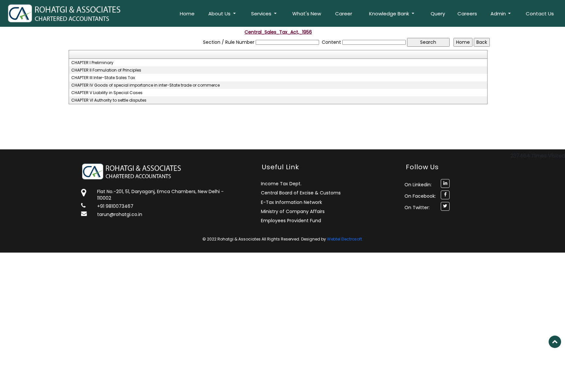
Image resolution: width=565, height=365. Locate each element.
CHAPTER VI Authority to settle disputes (108, 100)
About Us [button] (220, 13)
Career (343, 13)
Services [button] (262, 13)
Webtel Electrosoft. (345, 239)
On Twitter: (417, 207)
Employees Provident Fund (291, 220)
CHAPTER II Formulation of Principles (106, 70)
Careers (467, 13)
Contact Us (540, 13)
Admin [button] (498, 13)
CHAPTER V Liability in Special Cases (107, 92)
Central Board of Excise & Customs (301, 193)
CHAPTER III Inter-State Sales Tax (103, 77)
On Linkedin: (418, 184)
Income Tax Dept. (281, 183)
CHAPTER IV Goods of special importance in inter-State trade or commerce (145, 85)
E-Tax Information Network (291, 202)
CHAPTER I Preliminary (92, 62)
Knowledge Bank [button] (389, 13)
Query (438, 13)
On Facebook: (420, 196)
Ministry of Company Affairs (293, 211)
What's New (306, 13)
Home (187, 13)
